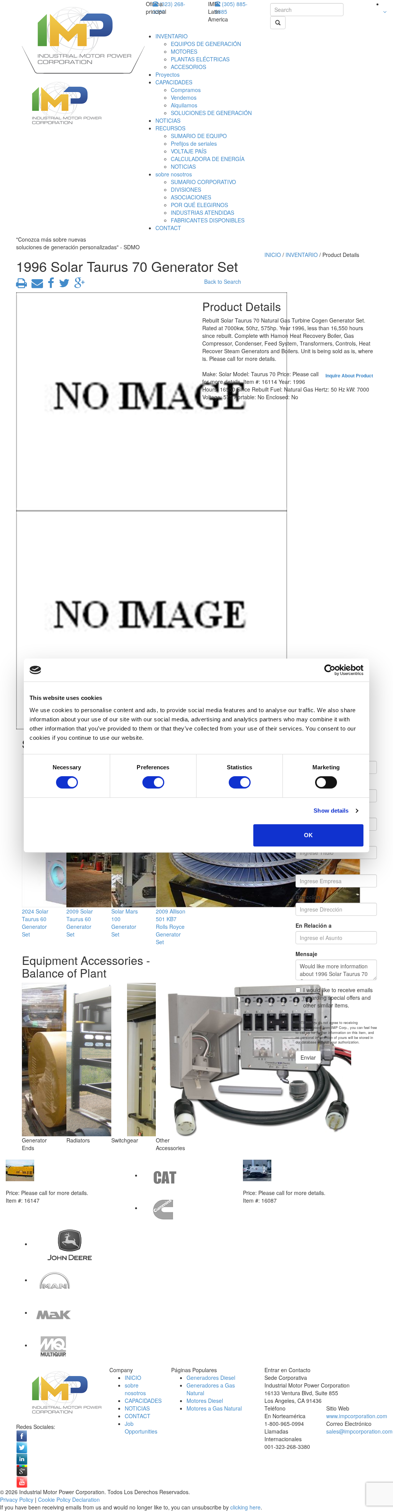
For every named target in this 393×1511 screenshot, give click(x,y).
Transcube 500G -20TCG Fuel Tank (288, 1185)
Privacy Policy (16, 1499)
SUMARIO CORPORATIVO (203, 182)
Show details (331, 810)
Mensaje (306, 954)
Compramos (186, 90)
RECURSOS (170, 128)
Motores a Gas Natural (214, 1408)
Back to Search (222, 281)
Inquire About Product (349, 375)
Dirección (308, 897)
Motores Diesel (205, 1400)
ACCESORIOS (188, 67)
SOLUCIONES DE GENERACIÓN (211, 113)
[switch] (153, 782)
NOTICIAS (167, 120)
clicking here (245, 1507)
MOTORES (184, 51)
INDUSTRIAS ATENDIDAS (202, 212)
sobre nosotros (173, 174)
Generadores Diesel (211, 1377)
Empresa (307, 868)
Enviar (308, 1057)
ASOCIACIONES (191, 197)
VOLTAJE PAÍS (188, 151)
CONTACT (168, 228)
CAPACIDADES (173, 82)
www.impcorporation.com (356, 1416)
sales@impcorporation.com (359, 1431)
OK (308, 835)
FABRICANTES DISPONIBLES (207, 220)
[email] (35, 285)
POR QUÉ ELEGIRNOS (199, 205)
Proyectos (167, 74)
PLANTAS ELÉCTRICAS (200, 59)
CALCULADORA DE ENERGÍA (207, 159)
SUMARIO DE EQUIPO (199, 136)
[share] (49, 285)
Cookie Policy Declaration (69, 1499)
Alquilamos (184, 105)
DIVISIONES (186, 189)
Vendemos (183, 97)
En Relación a (314, 925)
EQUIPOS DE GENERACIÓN (206, 44)
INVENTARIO (171, 36)
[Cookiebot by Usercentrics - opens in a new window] (329, 670)
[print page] (21, 285)
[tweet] (62, 285)
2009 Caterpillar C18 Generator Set (51, 1185)
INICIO (272, 254)
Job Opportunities (141, 1427)
